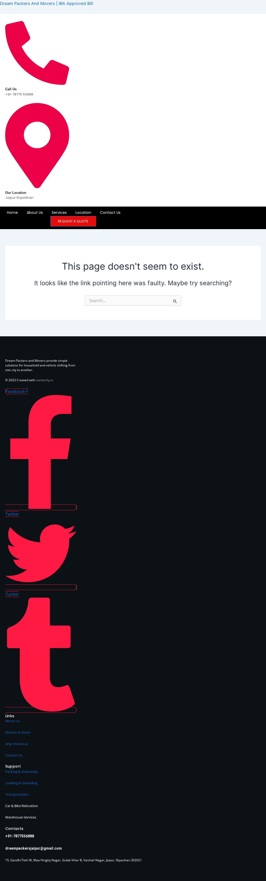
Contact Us (110, 212)
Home (12, 212)
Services (59, 212)
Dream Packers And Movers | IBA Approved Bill (46, 3)
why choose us (16, 743)
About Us (35, 212)
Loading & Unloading (21, 783)
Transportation (17, 794)
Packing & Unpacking (21, 771)
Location (83, 212)
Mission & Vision (17, 732)
